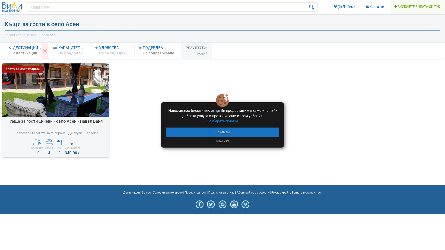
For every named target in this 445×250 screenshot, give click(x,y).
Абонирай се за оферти (253, 192)
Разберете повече (222, 121)
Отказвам (222, 140)
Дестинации (131, 192)
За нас (146, 192)
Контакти (376, 7)
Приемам (223, 132)
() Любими (346, 7)
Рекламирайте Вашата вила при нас (296, 192)
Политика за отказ (221, 192)
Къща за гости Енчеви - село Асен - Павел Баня (56, 121)
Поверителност (195, 192)
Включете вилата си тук (418, 7)
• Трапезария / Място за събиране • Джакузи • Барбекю (55, 133)
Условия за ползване (168, 192)
